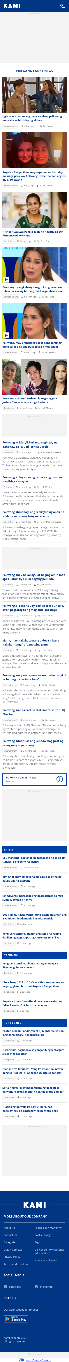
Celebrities (9, 241)
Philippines (9, 1059)
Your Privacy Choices (38, 1360)
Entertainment (11, 126)
